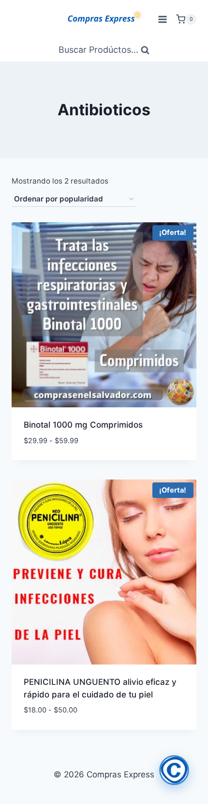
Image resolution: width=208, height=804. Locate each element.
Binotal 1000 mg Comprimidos (83, 425)
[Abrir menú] (162, 19)
